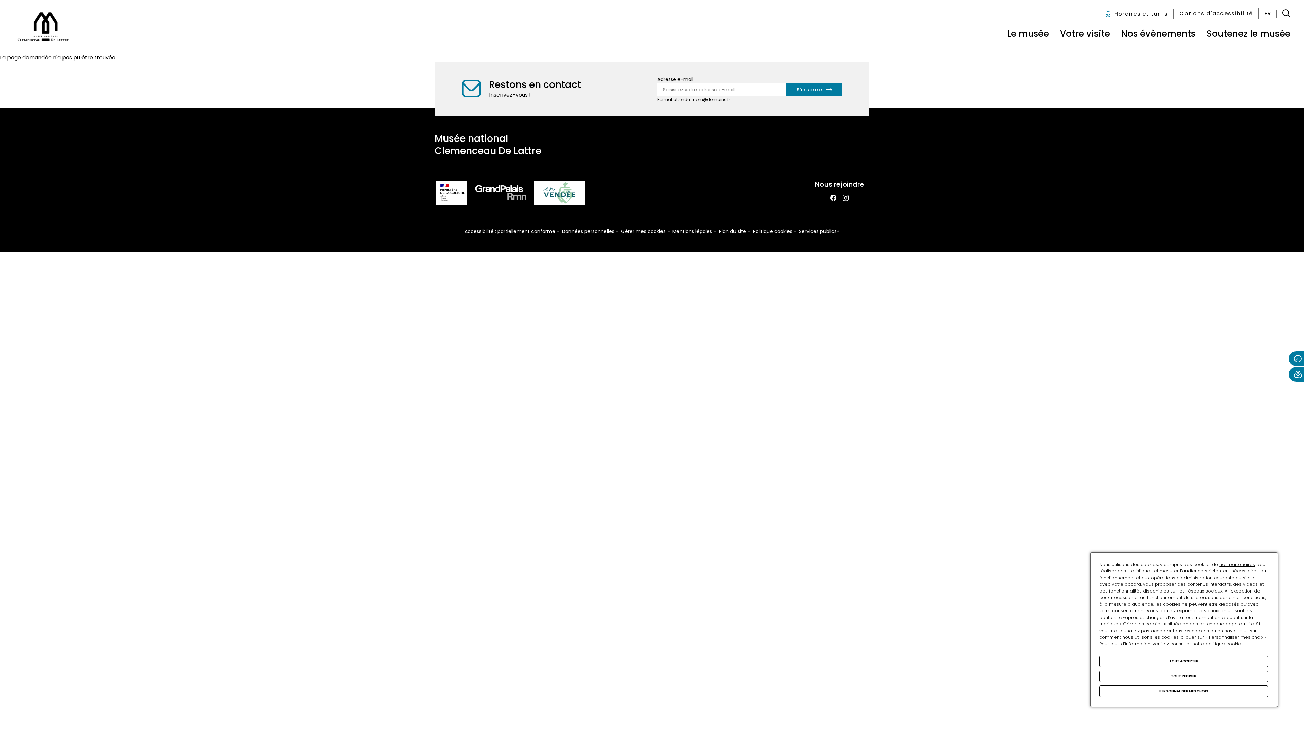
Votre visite (1085, 33)
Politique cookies (772, 231)
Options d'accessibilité (1216, 13)
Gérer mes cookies (643, 231)
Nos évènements (1158, 33)
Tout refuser (1183, 676)
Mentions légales (692, 231)
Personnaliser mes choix (1183, 691)
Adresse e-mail (675, 79)
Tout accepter (1183, 661)
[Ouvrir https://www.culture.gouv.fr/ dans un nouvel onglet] (451, 194)
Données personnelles (588, 231)
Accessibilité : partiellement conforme (510, 231)
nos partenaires (1237, 564)
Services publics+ (819, 231)
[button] (1286, 14)
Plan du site (732, 231)
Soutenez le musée (1248, 33)
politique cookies (1225, 644)
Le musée (1028, 33)
